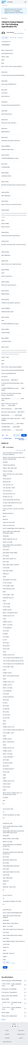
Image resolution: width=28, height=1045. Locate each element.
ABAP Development (5, 44)
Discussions (5, 5)
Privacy (7, 1030)
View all (3, 1019)
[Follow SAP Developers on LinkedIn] (17, 1026)
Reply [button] (23, 435)
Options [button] (25, 30)
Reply (5, 967)
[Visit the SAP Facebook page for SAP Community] (10, 1026)
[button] (3, 38)
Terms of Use (21, 1030)
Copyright (7, 1034)
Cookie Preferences (7, 1041)
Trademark (7, 1038)
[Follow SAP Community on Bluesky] (12, 1026)
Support (21, 1038)
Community (9, 2)
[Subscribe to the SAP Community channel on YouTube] (15, 1026)
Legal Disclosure (21, 1034)
